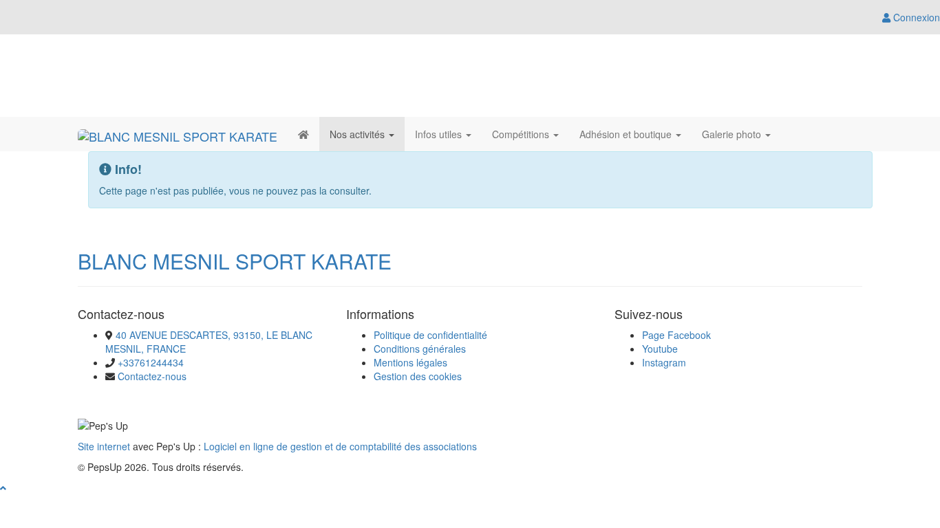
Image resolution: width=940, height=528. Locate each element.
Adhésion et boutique (626, 134)
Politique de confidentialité (430, 335)
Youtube (660, 348)
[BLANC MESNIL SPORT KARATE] (177, 134)
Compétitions (522, 134)
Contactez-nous (152, 376)
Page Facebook (676, 335)
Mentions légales (410, 362)
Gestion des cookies (418, 376)
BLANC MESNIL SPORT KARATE (235, 261)
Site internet (104, 446)
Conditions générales (420, 348)
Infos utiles (439, 134)
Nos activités (358, 134)
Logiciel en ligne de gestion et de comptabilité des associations (340, 446)
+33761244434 (151, 362)
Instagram (664, 362)
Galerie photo (733, 134)
